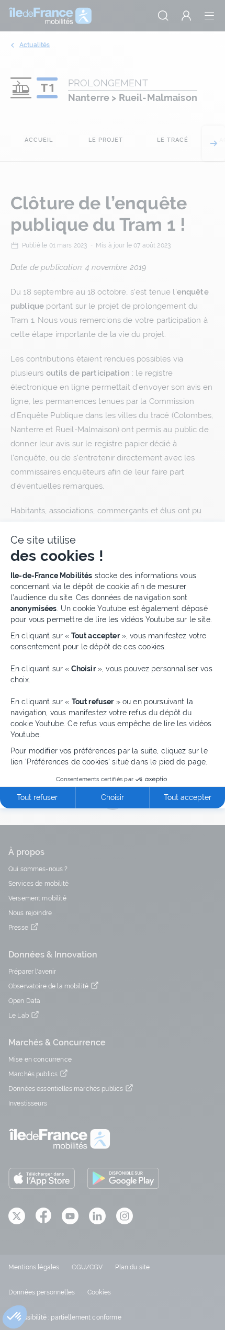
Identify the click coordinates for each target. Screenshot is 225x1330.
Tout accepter (187, 797)
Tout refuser (37, 797)
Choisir (112, 797)
